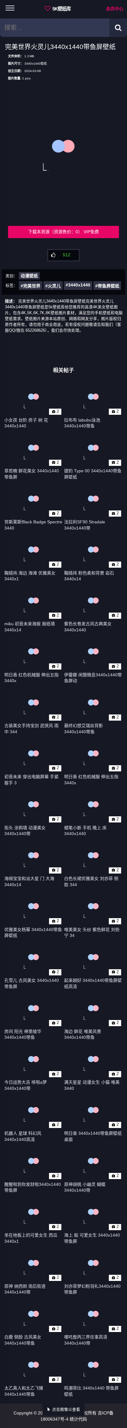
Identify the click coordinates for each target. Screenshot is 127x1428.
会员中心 (114, 8)
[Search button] (118, 27)
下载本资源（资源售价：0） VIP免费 (63, 231)
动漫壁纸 (29, 275)
